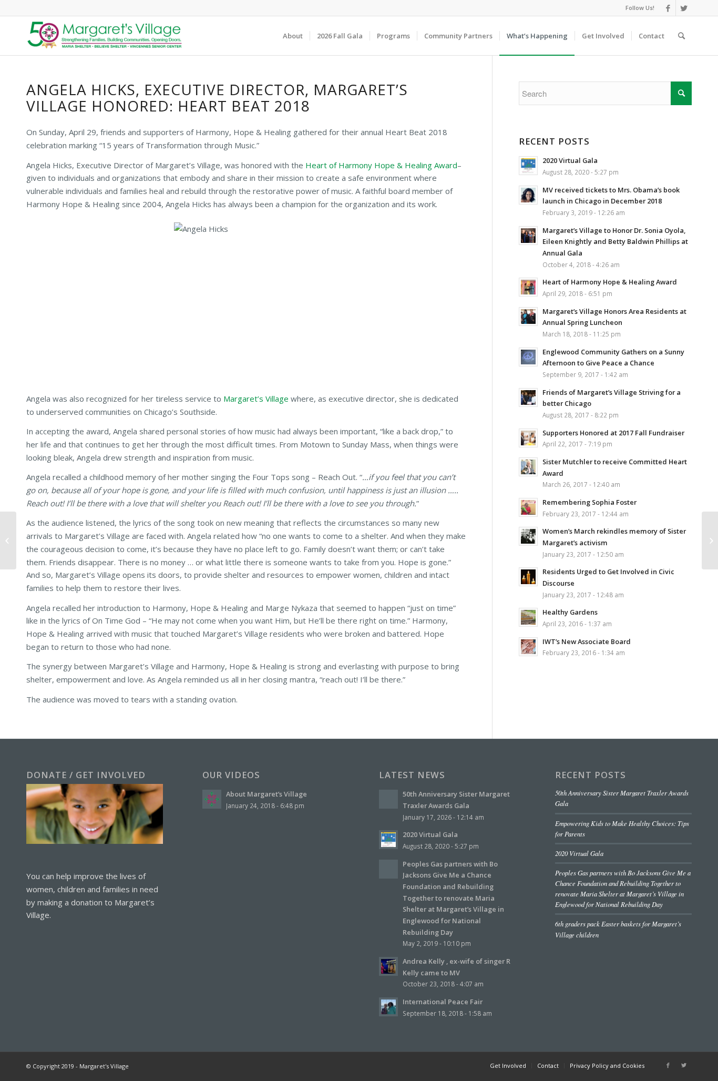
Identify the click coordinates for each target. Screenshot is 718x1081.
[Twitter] (684, 8)
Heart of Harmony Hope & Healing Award (381, 165)
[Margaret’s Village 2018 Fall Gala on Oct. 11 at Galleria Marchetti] (710, 540)
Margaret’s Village (256, 398)
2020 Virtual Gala (579, 853)
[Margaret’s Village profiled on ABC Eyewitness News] (8, 540)
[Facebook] (667, 8)
